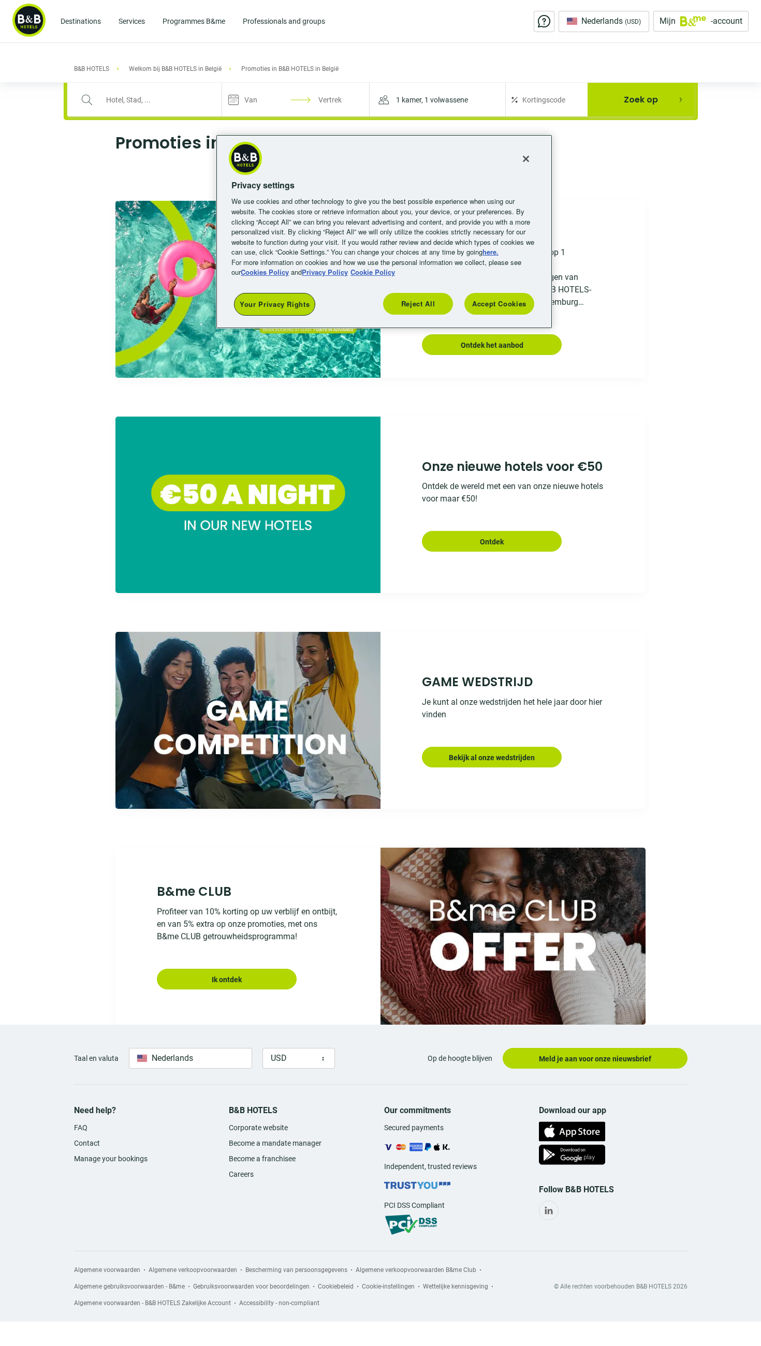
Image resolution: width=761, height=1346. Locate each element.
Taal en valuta (96, 1058)
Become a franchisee (262, 1159)
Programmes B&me (194, 21)
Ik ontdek (227, 979)
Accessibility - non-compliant (279, 1303)
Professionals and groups (284, 21)
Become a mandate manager (275, 1143)
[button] (437, 99)
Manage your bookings (111, 1159)
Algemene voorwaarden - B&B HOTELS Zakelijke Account (152, 1303)
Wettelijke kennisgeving (455, 1286)
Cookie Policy (372, 272)
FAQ (80, 1127)
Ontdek (492, 542)
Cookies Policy (265, 272)
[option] (380, 505)
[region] (384, 232)
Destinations (81, 21)
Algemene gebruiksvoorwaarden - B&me (129, 1286)
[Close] (526, 158)
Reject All (418, 303)
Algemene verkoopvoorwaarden (193, 1270)
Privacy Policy (325, 272)
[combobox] (151, 100)
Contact (87, 1143)
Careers (241, 1174)
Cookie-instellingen (388, 1286)
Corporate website (258, 1127)
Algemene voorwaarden (107, 1270)
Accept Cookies (499, 303)
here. (490, 252)
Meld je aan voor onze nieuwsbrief (595, 1059)
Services (132, 21)
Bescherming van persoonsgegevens (296, 1270)
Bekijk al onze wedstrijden (492, 757)
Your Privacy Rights (275, 304)
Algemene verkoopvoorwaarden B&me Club (416, 1270)
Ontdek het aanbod (492, 345)
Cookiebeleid (336, 1286)
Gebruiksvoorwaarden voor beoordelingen (251, 1286)
